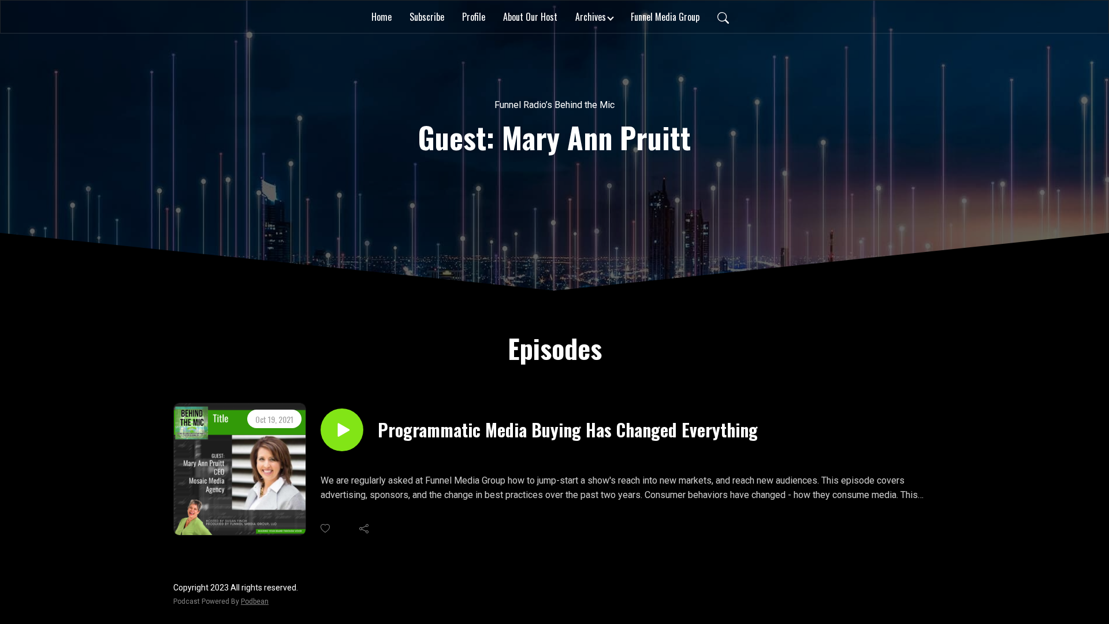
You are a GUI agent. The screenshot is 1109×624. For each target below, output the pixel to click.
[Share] (364, 528)
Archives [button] (590, 17)
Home (381, 17)
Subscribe (427, 17)
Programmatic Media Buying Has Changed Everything (568, 430)
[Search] (723, 16)
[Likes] (326, 528)
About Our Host (530, 17)
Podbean (255, 601)
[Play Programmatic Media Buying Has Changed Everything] (342, 429)
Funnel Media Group (665, 17)
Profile (473, 17)
